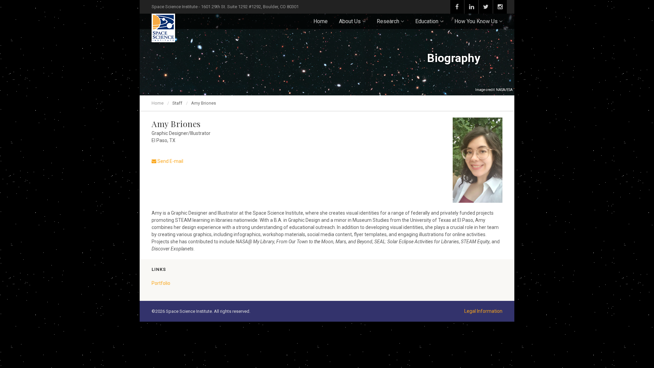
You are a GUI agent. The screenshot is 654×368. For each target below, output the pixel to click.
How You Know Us (476, 21)
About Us (350, 21)
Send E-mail (169, 161)
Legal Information (483, 311)
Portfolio (161, 283)
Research (388, 21)
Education (426, 21)
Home (320, 21)
